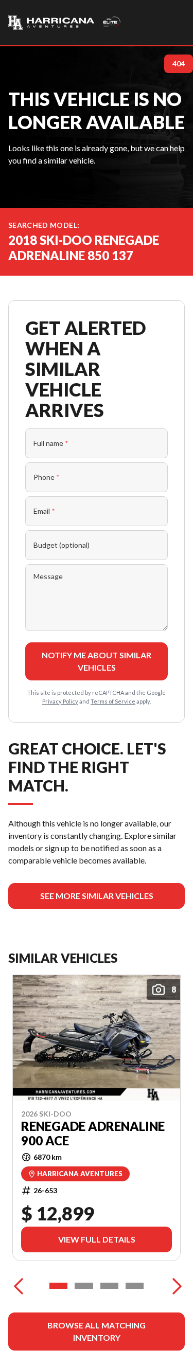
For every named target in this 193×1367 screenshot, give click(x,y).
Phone (46, 477)
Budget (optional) (61, 545)
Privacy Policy (60, 701)
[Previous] (18, 1285)
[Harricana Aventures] (64, 22)
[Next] (174, 1285)
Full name (50, 443)
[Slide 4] (135, 1286)
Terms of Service (113, 701)
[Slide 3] (109, 1286)
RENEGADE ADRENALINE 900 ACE (93, 1133)
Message (48, 576)
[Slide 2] (84, 1286)
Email (44, 511)
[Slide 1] (58, 1286)
